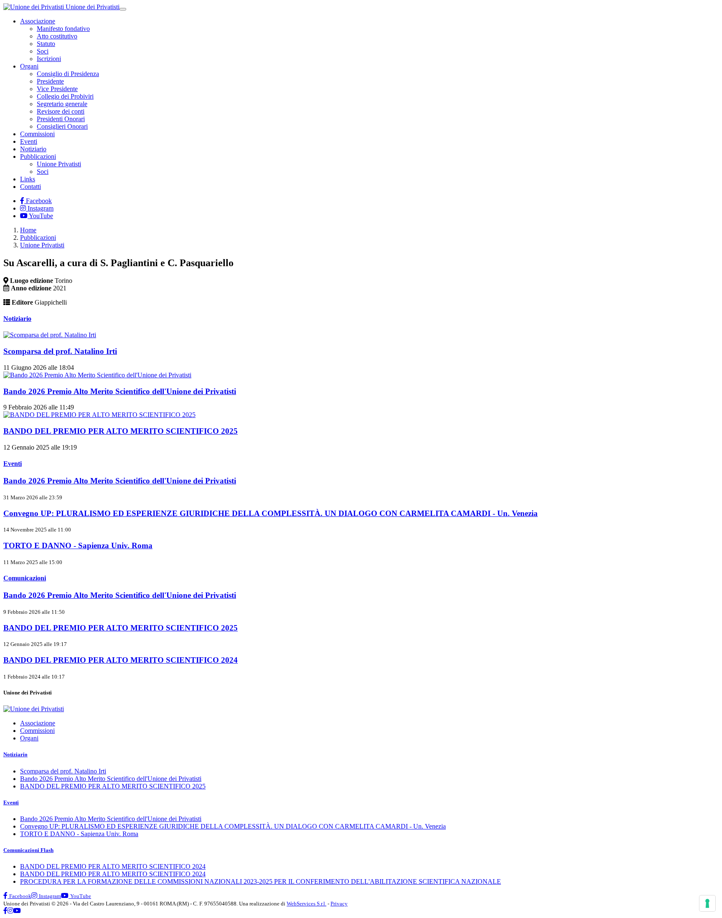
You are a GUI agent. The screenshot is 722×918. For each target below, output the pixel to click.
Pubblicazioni (38, 237)
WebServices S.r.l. (306, 903)
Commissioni (37, 133)
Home (28, 230)
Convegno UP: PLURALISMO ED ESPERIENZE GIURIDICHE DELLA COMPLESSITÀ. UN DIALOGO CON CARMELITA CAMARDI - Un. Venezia (233, 826)
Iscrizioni (49, 58)
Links (27, 179)
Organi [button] (29, 66)
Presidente (50, 81)
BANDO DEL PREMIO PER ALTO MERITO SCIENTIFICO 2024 (113, 866)
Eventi (28, 141)
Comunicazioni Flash (28, 850)
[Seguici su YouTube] (17, 910)
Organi (29, 738)
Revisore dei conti (60, 111)
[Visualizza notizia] (49, 334)
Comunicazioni (24, 578)
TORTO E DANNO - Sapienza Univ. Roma (79, 833)
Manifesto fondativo (63, 28)
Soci (42, 51)
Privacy (339, 903)
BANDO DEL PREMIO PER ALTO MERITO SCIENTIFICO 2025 (113, 786)
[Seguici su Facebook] (5, 910)
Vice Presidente (57, 88)
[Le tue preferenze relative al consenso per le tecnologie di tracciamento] (707, 903)
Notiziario (33, 149)
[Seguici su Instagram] (10, 910)
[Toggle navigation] (122, 9)
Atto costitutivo (57, 36)
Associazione (37, 723)
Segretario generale (62, 103)
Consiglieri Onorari (62, 126)
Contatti (30, 186)
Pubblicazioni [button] (38, 156)
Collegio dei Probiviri (65, 96)
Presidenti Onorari (61, 118)
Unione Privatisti (59, 164)
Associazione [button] (37, 21)
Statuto (46, 43)
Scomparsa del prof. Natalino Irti (63, 771)
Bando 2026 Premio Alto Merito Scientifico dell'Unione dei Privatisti (110, 778)
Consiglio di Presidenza (68, 73)
